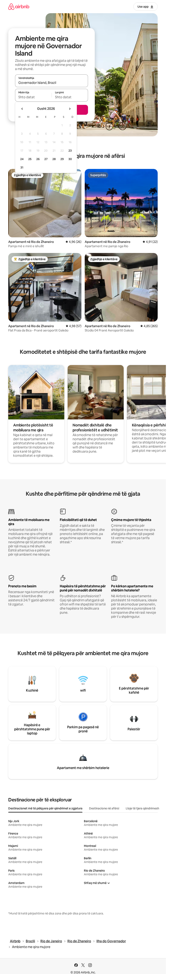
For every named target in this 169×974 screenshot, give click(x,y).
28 (54, 159)
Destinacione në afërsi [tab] (104, 808)
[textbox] (33, 97)
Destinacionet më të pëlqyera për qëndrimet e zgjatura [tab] (45, 808)
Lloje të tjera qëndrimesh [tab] (142, 808)
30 (70, 159)
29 (62, 159)
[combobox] (51, 82)
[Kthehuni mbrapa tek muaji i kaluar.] (22, 109)
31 (21, 167)
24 (21, 159)
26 (38, 159)
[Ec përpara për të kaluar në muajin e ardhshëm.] (69, 109)
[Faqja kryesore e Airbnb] (18, 6)
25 (30, 159)
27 (46, 159)
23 (70, 150)
